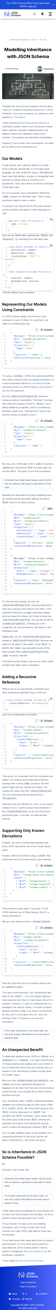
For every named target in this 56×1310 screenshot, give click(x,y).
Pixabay (39, 1260)
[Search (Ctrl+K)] (34, 14)
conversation (34, 1251)
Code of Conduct (28, 1286)
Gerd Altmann (25, 1260)
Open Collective (28, 1282)
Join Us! (32, 6)
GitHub (28, 1299)
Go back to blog (11, 69)
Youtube (16, 1299)
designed (30, 123)
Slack (14, 1293)
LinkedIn (43, 1293)
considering (37, 383)
